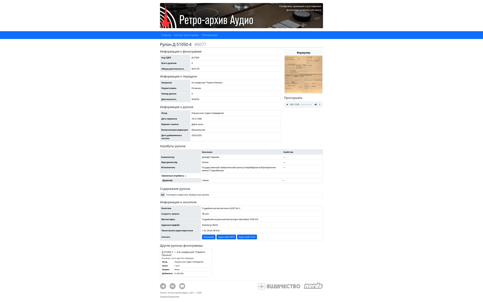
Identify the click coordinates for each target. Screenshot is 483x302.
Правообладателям (169, 296)
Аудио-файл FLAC (247, 237)
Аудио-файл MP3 (226, 237)
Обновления (209, 35)
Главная (166, 35)
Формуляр (209, 237)
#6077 (200, 44)
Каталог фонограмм (186, 35)
